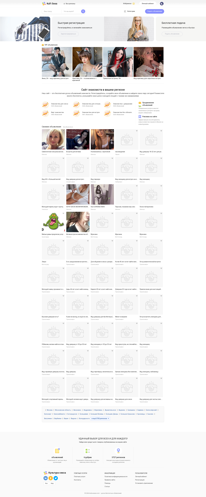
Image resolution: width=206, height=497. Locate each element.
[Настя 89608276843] (102, 194)
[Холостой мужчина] (151, 194)
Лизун (44, 262)
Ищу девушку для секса (123, 399)
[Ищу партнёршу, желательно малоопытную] (102, 359)
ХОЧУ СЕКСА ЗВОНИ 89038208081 (78, 207)
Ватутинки (48, 418)
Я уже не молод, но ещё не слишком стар (80, 317)
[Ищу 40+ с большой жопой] (53, 167)
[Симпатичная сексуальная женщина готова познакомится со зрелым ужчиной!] (53, 139)
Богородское (72, 414)
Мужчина (94, 234)
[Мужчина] (102, 222)
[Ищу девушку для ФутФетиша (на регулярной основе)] (102, 304)
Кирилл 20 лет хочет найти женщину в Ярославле (108, 289)
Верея (66, 418)
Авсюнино (77, 410)
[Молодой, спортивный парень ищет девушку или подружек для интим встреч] (53, 387)
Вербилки (57, 418)
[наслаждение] (126, 139)
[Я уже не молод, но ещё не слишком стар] (77, 304)
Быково (150, 414)
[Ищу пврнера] (102, 167)
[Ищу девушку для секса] (126, 387)
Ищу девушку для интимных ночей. (103, 399)
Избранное (127, 3)
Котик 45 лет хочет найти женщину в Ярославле (132, 262)
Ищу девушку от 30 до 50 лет (76, 344)
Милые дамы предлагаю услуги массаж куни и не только (62, 234)
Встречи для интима (73, 152)
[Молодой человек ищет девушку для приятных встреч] (77, 387)
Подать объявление (154, 11)
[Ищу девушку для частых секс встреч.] (151, 387)
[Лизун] (53, 249)
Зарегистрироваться (68, 34)
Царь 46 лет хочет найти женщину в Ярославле (83, 289)
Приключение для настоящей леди (152, 289)
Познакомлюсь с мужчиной (100, 152)
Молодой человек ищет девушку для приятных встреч (85, 399)
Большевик (84, 414)
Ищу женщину (145, 179)
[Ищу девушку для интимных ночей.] (102, 387)
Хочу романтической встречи (150, 262)
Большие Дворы (112, 414)
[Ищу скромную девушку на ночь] (53, 359)
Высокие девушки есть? (50, 317)
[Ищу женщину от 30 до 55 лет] (102, 332)
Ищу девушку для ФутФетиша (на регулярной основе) (110, 317)
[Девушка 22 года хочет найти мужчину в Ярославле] (126, 277)
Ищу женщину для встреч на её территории (130, 179)
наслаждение (120, 152)
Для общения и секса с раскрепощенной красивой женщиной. (113, 262)
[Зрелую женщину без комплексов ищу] (126, 359)
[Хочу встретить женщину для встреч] (151, 304)
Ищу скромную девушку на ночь (53, 372)
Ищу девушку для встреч (75, 179)
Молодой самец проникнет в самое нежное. (57, 289)
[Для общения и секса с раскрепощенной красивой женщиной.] (102, 249)
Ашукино (122, 410)
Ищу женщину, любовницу (149, 372)
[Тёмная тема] (162, 3)
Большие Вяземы (97, 414)
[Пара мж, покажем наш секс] (126, 194)
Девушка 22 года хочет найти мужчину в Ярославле (133, 289)
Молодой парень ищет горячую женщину (56, 207)
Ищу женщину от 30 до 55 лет (101, 344)
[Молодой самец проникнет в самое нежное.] (53, 277)
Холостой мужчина (146, 207)
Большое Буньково (128, 414)
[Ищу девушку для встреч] (77, 167)
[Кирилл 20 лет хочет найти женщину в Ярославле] (102, 277)
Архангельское (110, 410)
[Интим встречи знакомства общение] (77, 222)
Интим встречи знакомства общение (79, 234)
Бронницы (141, 414)
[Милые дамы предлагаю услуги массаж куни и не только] (53, 222)
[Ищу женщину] (151, 167)
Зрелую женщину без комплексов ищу (128, 372)
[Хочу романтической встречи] (151, 249)
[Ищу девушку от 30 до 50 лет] (77, 332)
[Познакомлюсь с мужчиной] (102, 139)
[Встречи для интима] (77, 139)
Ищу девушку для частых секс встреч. (153, 399)
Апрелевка (98, 410)
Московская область (63, 410)
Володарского (84, 418)
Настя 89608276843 (98, 207)
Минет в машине (121, 317)
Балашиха (131, 410)
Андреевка (88, 410)
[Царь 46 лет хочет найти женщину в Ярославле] (77, 277)
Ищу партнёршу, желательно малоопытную (106, 372)
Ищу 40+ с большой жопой (51, 179)
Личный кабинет (148, 3)
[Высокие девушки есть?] (53, 304)
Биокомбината (59, 414)
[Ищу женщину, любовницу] (151, 359)
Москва (49, 410)
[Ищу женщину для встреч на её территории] (126, 167)
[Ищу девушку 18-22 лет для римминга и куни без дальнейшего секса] (151, 139)
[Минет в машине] (126, 304)
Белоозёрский (151, 410)
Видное (73, 418)
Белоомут (47, 414)
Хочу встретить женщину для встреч (153, 317)
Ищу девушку (71, 372)
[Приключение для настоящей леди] (151, 277)
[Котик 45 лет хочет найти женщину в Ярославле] (126, 249)
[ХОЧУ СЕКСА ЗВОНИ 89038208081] (77, 194)
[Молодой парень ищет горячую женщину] (53, 194)
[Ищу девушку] (77, 359)
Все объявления (68, 127)
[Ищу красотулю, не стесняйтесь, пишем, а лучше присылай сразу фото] (126, 332)
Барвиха (140, 410)
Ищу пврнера (95, 179)
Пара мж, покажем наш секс (125, 207)
